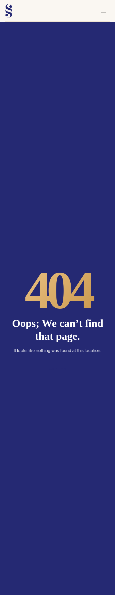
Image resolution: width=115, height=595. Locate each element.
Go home (57, 369)
